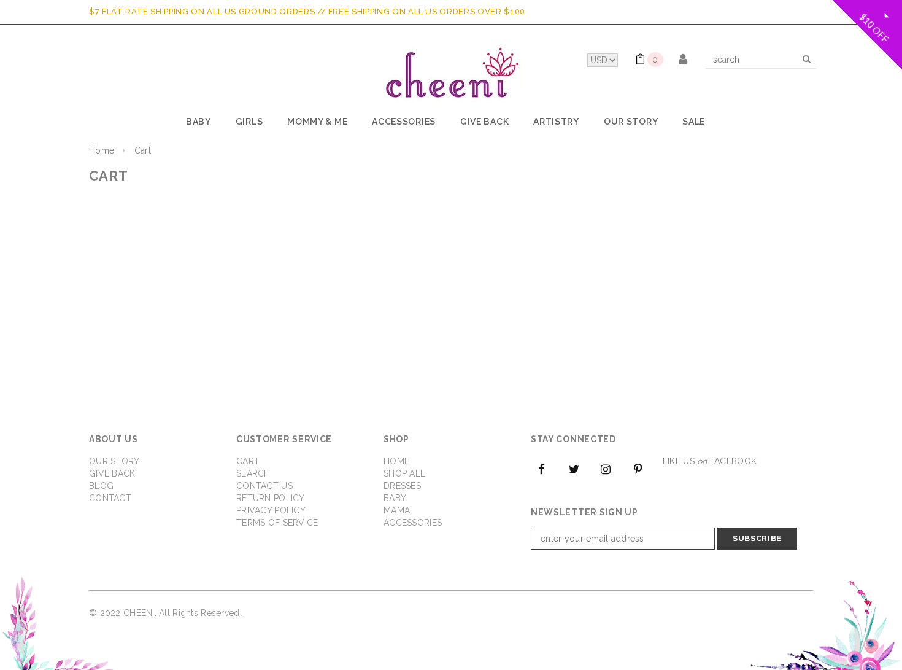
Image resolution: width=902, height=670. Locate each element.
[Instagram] (606, 469)
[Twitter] (574, 469)
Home (101, 150)
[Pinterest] (638, 469)
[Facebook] (542, 469)
